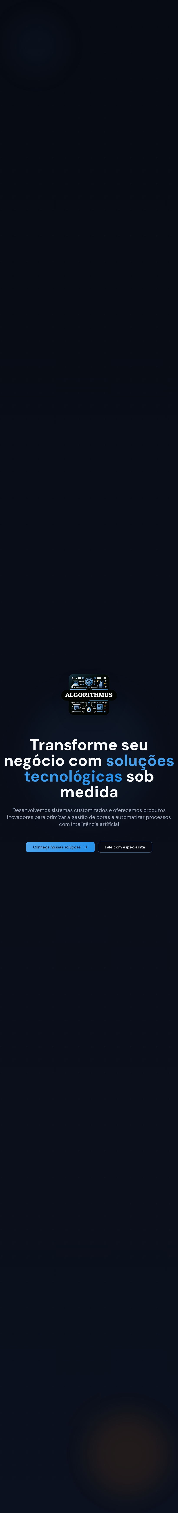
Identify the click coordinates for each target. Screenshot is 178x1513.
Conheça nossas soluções (57, 847)
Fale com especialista (125, 847)
